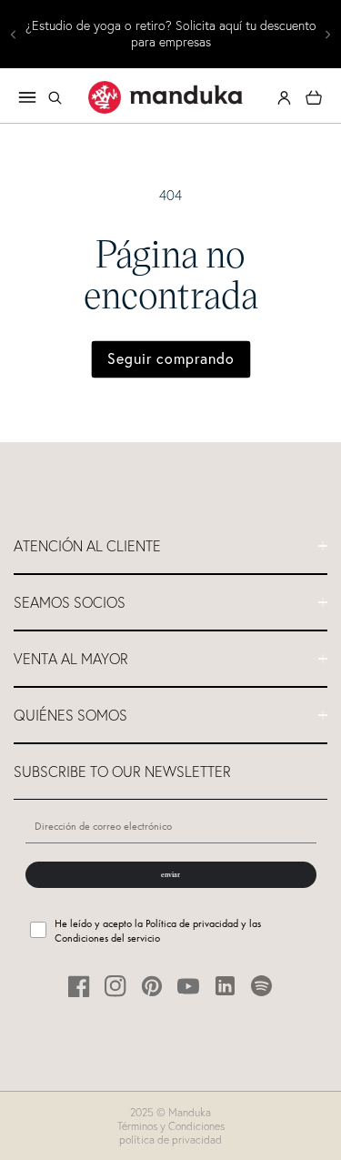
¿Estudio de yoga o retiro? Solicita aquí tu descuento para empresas (170, 34)
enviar (170, 874)
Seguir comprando (171, 358)
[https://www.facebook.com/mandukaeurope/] (79, 985)
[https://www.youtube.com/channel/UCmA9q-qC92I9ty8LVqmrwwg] (188, 985)
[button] (54, 97)
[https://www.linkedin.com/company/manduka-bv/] (225, 985)
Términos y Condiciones (171, 1126)
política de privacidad (170, 1139)
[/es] (165, 97)
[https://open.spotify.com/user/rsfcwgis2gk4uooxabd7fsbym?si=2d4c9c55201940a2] (261, 985)
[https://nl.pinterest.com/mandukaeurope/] (152, 985)
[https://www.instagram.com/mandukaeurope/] (116, 985)
